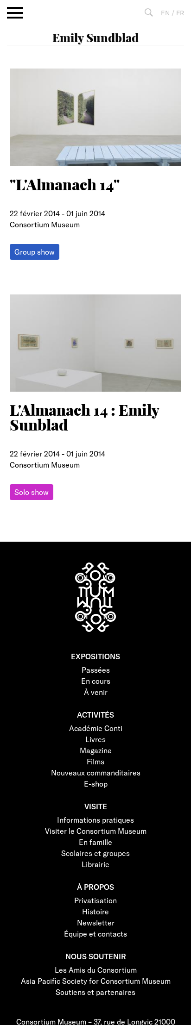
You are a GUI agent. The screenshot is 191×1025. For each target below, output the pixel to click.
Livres (95, 739)
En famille (95, 842)
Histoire (95, 911)
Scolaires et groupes (95, 853)
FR (180, 13)
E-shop (96, 783)
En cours (95, 680)
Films (95, 761)
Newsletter (96, 922)
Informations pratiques (95, 819)
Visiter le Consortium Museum (95, 830)
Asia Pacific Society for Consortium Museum (96, 980)
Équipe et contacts (95, 933)
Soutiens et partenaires (95, 992)
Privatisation (95, 900)
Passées (96, 669)
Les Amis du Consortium (96, 969)
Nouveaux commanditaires (95, 772)
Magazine (96, 750)
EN (165, 13)
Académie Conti (95, 728)
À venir (96, 692)
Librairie (95, 864)
